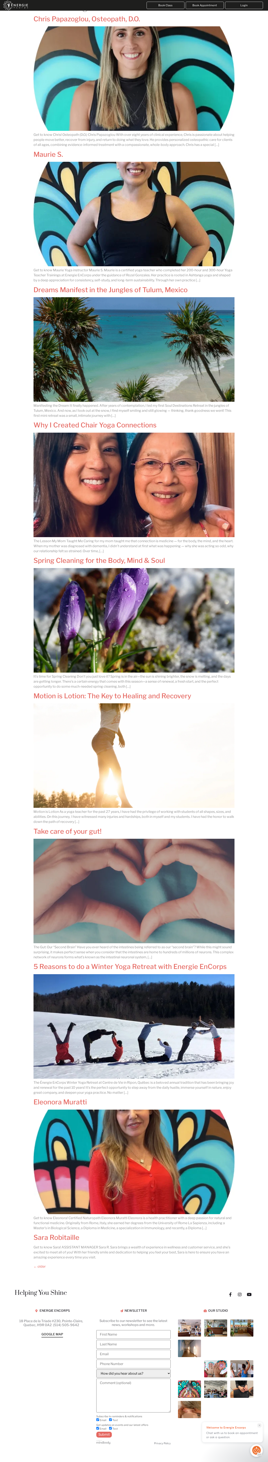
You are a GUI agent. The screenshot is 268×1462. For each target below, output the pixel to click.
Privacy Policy (162, 1443)
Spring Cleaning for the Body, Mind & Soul (99, 560)
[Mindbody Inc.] (103, 1443)
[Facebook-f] (230, 1294)
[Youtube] (249, 1294)
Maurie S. (48, 154)
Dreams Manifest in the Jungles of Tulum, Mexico (111, 290)
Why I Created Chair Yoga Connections (95, 425)
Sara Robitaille (56, 1237)
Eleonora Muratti (60, 1102)
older (40, 1266)
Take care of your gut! (68, 831)
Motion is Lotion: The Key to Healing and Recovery (112, 696)
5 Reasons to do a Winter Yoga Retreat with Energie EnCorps (130, 966)
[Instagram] (240, 1294)
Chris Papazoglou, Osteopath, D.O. (87, 19)
